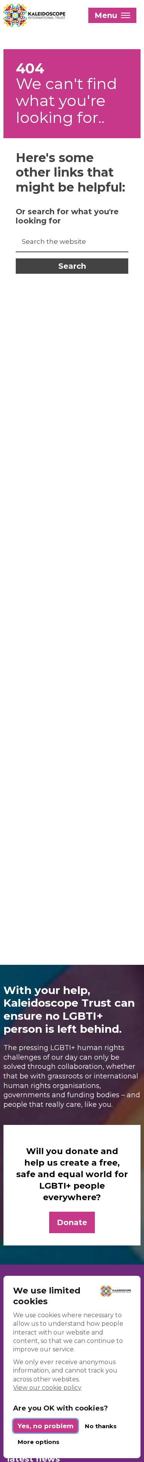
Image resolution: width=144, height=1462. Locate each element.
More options (39, 1441)
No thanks (101, 1426)
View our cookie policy (47, 1387)
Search (72, 266)
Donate (72, 1222)
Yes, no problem (45, 1426)
